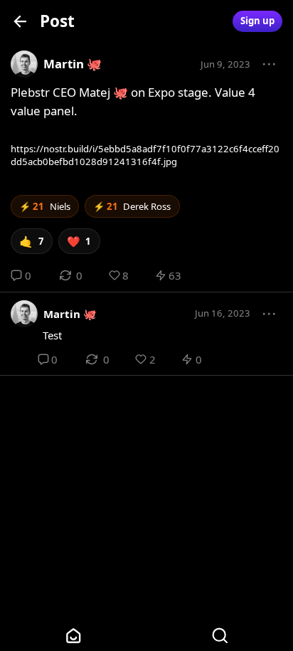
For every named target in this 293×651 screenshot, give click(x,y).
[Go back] (20, 21)
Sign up (257, 20)
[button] (269, 64)
